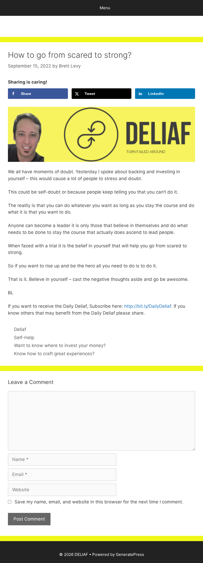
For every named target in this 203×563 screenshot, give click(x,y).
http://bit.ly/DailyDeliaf (147, 306)
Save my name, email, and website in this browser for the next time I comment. (99, 501)
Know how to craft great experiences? (54, 353)
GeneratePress (130, 554)
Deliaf (20, 329)
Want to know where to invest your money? (60, 345)
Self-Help (24, 337)
